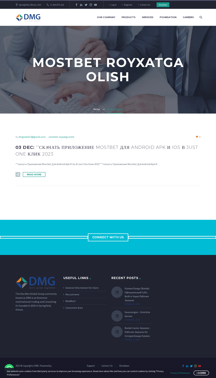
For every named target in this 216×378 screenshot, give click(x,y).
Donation (163, 4)
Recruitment (72, 294)
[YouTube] (95, 4)
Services (147, 17)
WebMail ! (70, 301)
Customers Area (74, 307)
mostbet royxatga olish (61, 136)
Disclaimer (124, 366)
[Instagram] (90, 4)
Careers (188, 17)
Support (91, 366)
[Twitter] (86, 4)
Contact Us (145, 4)
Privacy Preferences (180, 373)
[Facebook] (76, 4)
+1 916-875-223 (57, 4)
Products (129, 17)
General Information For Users (82, 287)
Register (128, 4)
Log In (114, 4)
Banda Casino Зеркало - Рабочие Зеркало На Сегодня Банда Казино (138, 331)
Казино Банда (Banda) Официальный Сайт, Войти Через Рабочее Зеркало (137, 294)
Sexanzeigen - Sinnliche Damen (137, 314)
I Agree (201, 373)
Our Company (106, 17)
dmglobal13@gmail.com (32, 136)
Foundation (168, 17)
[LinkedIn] (81, 4)
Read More (34, 174)
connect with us (108, 237)
